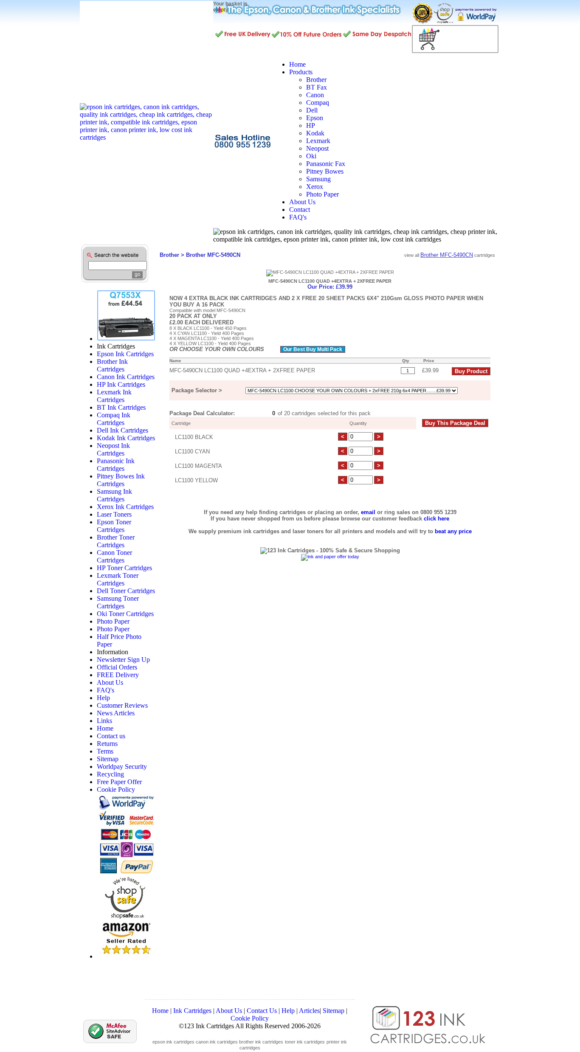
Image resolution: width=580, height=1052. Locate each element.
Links (104, 720)
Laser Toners (114, 514)
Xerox (314, 186)
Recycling (110, 774)
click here (436, 518)
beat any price (453, 531)
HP (310, 125)
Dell (312, 110)
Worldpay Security (122, 766)
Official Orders (117, 667)
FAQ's (105, 690)
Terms (105, 751)
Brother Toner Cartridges (116, 541)
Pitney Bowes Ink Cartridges (121, 480)
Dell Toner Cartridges (126, 590)
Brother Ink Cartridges (112, 365)
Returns (107, 743)
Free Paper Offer (119, 781)
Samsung (318, 179)
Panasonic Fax (325, 163)
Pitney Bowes (324, 171)
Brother (316, 79)
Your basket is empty (230, 7)
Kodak (315, 133)
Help (103, 697)
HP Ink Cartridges (121, 384)
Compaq (317, 102)
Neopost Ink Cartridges (113, 449)
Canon (315, 94)
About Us (110, 682)
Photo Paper (322, 194)
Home (105, 728)
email (368, 512)
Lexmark (318, 140)
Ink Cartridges (192, 1010)
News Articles (116, 713)
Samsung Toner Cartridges (118, 602)
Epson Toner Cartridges (114, 525)
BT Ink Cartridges (121, 407)
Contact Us (262, 1010)
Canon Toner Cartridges (114, 556)
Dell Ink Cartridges (122, 430)
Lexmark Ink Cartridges (114, 395)
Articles (309, 1010)
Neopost (317, 148)
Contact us (111, 736)
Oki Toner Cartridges (125, 613)
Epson (314, 117)
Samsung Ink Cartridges (114, 495)
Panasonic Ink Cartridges (116, 464)
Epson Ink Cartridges (125, 353)
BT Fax (316, 87)
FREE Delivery (118, 674)
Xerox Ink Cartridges (125, 506)
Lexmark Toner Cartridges (117, 579)
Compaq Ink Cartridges (113, 418)
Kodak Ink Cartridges (126, 438)
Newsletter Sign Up (123, 659)
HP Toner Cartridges (124, 567)
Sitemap (107, 758)
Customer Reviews (122, 705)
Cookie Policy (116, 789)
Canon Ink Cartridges (126, 376)
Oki (311, 156)
